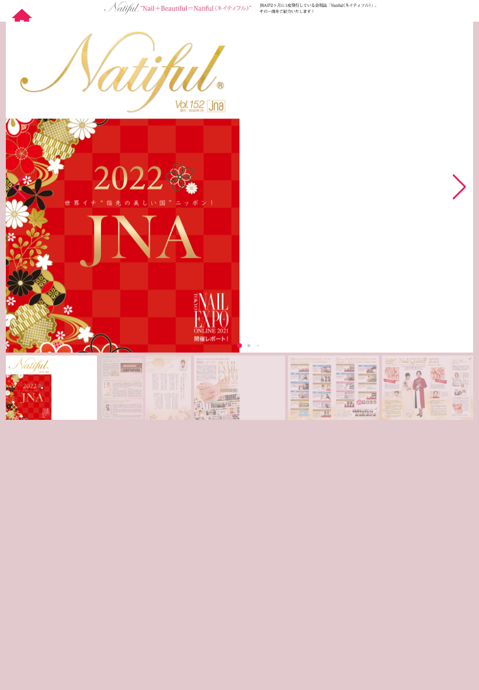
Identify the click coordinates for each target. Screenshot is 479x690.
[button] (459, 187)
